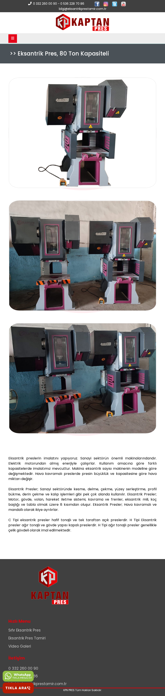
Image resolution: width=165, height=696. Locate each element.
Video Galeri (19, 646)
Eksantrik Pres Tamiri (27, 638)
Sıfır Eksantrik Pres (24, 630)
